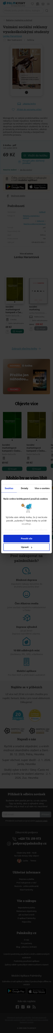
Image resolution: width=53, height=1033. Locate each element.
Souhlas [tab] (9, 488)
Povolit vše (26, 538)
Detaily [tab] (24, 488)
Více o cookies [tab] (42, 488)
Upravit (25, 547)
